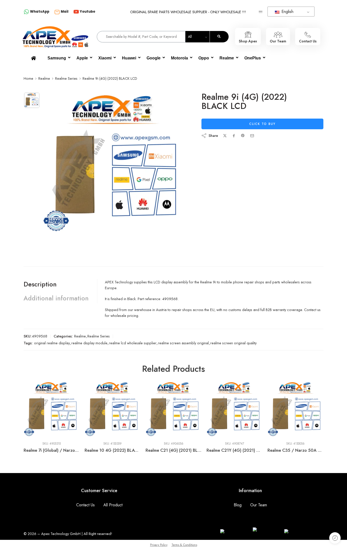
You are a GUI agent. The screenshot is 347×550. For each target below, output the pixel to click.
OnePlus (252, 58)
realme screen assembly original (183, 343)
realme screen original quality (233, 343)
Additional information (56, 298)
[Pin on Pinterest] (243, 136)
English (286, 11)
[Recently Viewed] (335, 538)
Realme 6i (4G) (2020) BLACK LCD (296, 450)
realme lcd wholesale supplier (132, 343)
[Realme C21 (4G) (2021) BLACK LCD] (113, 409)
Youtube (87, 11)
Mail (64, 11)
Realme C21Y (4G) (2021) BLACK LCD (174, 450)
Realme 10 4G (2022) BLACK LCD (52, 450)
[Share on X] (225, 136)
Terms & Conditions (184, 545)
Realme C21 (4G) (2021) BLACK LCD (113, 450)
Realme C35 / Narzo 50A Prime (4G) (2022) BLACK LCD (235, 450)
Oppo (203, 58)
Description (40, 284)
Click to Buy (262, 124)
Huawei (129, 58)
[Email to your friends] (252, 136)
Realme (226, 58)
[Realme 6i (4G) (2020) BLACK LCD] (296, 409)
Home (28, 78)
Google (154, 58)
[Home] (33, 58)
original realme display (52, 343)
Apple (82, 58)
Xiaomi (105, 58)
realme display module (89, 343)
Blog (238, 505)
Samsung (57, 58)
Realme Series (66, 78)
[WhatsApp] (26, 12)
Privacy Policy (158, 545)
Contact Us (85, 505)
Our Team (258, 505)
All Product (112, 505)
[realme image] (31, 100)
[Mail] (57, 12)
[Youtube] (76, 12)
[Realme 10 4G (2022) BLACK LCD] (52, 409)
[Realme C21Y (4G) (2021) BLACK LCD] (174, 409)
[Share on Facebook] (234, 136)
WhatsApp (39, 11)
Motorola (179, 58)
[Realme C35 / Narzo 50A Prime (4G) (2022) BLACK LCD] (235, 409)
